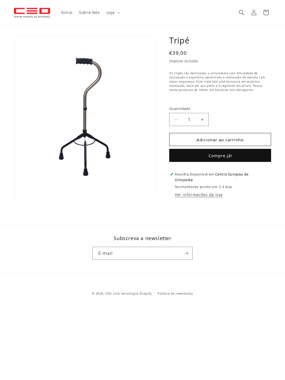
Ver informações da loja (199, 194)
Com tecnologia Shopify (132, 293)
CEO (108, 293)
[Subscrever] (186, 253)
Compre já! (220, 155)
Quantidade (179, 108)
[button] (112, 12)
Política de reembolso (175, 293)
